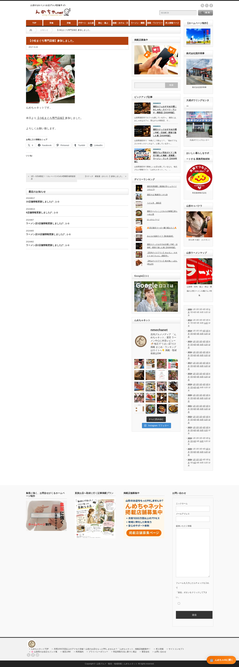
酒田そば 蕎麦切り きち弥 (157, 195)
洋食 (69, 23)
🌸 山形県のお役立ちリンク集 (44, 652)
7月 (191, 334)
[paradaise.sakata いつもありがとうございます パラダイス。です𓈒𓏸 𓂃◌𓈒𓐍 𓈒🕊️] (139, 398)
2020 (190, 395)
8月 (194, 334)
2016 (190, 352)
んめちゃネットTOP (40, 649)
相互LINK (66, 652)
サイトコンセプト (176, 649)
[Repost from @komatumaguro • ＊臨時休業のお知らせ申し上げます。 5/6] (162, 364)
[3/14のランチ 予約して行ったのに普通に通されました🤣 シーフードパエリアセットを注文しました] (173, 409)
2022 (190, 417)
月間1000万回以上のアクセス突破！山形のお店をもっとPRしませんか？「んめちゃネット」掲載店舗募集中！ (102, 649)
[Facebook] (33, 655)
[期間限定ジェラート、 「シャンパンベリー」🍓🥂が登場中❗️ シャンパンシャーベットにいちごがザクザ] (139, 386)
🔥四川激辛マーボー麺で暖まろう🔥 (162, 228)
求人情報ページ (172, 23)
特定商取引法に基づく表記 (125, 652)
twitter (207, 5)
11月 (206, 323)
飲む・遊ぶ (103, 23)
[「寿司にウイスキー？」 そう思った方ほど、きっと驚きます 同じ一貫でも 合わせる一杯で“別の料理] (162, 398)
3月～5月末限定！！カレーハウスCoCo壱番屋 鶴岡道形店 (53, 177)
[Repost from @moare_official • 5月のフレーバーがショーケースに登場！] (150, 375)
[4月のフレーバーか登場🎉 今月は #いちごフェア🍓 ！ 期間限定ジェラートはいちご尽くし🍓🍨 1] (173, 398)
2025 (190, 449)
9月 (198, 334)
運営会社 (145, 652)
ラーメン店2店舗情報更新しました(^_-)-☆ (48, 245)
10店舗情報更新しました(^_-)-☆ (43, 201)
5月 (207, 331)
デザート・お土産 (86, 23)
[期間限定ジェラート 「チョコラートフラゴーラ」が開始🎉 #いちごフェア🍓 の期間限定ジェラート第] (150, 398)
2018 (190, 374)
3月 (200, 341)
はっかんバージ (153, 219)
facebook (211, 5)
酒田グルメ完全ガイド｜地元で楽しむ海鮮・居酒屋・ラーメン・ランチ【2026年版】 (155, 157)
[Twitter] (28, 655)
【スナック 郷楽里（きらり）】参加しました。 (104, 176)
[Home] (30, 30)
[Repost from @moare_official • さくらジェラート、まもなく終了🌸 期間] (173, 386)
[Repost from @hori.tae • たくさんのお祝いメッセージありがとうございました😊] (162, 386)
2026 (190, 460)
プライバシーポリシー (98, 652)
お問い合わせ (160, 652)
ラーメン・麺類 (138, 23)
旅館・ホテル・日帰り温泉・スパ (120, 24)
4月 (204, 331)
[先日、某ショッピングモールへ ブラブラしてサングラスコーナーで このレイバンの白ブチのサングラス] (162, 409)
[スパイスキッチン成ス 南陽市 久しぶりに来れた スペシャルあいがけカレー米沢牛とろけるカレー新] (150, 409)
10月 (202, 334)
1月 (194, 341)
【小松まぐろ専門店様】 (50, 118)
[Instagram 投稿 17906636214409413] (139, 375)
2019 (190, 384)
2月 (197, 341)
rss (202, 5)
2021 (190, 406)
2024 (190, 438)
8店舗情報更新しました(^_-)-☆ (42, 212)
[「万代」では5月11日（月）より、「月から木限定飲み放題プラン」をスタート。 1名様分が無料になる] (150, 386)
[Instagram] (37, 655)
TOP (34, 23)
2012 (190, 320)
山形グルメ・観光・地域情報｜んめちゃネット (116, 664)
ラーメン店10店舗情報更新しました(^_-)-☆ (48, 234)
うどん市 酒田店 (154, 203)
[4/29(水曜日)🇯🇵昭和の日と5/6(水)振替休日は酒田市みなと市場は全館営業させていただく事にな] (173, 375)
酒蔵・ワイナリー (155, 23)
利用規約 (80, 652)
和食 (51, 23)
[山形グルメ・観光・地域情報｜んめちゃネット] (51, 16)
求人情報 (160, 649)
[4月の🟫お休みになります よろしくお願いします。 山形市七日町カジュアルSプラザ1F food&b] (139, 409)
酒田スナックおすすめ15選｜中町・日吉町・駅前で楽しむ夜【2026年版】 (165, 132)
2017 (190, 363)
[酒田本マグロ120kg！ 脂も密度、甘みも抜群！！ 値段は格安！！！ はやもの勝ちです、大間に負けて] (139, 364)
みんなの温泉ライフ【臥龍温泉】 (160, 236)
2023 (190, 427)
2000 (190, 309)
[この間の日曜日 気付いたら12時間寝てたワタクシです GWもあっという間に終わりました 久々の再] (150, 364)
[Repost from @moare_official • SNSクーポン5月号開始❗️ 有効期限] (173, 364)
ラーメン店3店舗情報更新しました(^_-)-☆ (48, 223)
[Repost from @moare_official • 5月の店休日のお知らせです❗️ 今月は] (162, 375)
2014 (190, 331)
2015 (190, 341)
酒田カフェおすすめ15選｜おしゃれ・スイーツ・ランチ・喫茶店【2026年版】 (165, 109)
